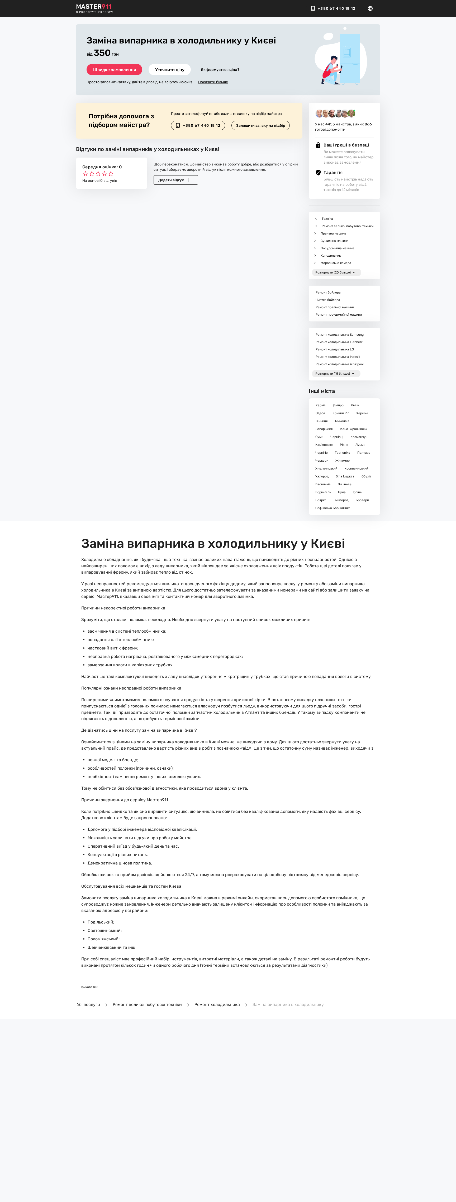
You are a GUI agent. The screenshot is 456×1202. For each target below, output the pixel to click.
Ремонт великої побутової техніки (147, 1004)
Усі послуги (88, 1004)
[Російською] (371, 8)
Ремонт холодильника (217, 1004)
